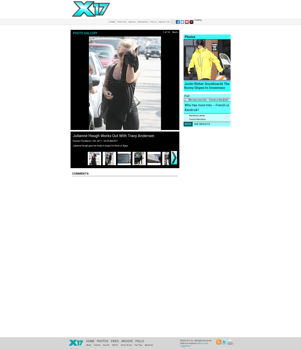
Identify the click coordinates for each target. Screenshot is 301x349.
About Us (164, 22)
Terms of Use (126, 345)
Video (115, 341)
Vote (188, 124)
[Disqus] (125, 217)
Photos (121, 22)
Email (230, 342)
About (88, 345)
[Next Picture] (174, 157)
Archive (127, 341)
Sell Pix (115, 345)
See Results (202, 124)
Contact (97, 345)
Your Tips (138, 345)
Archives (143, 22)
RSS (219, 342)
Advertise (149, 345)
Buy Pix (106, 345)
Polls (153, 22)
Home (112, 22)
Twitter (224, 342)
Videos (132, 22)
